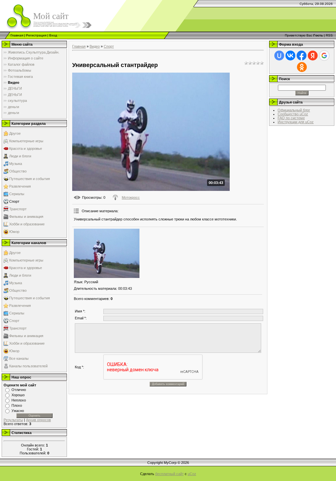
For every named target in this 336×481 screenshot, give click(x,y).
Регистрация (36, 35)
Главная (16, 35)
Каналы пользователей (28, 366)
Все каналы (19, 358)
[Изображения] (106, 253)
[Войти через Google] (324, 55)
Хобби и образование (27, 224)
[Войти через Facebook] (301, 55)
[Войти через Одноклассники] (302, 67)
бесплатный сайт (169, 474)
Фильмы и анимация (26, 216)
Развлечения (20, 186)
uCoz (192, 474)
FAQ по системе (291, 118)
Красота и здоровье (25, 148)
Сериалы (16, 194)
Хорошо (18, 395)
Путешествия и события (29, 179)
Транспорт (18, 209)
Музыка (15, 164)
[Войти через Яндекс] (313, 55)
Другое (15, 133)
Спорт (14, 201)
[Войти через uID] (279, 55)
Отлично (18, 390)
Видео (95, 46)
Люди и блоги (20, 156)
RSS (329, 35)
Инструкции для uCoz (296, 122)
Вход (53, 35)
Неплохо (18, 400)
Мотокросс (131, 197)
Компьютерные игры (26, 141)
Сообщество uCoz (293, 114)
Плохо (16, 405)
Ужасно (17, 411)
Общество (18, 171)
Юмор (14, 232)
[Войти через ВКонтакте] (290, 55)
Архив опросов (38, 420)
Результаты (13, 420)
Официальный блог (294, 110)
